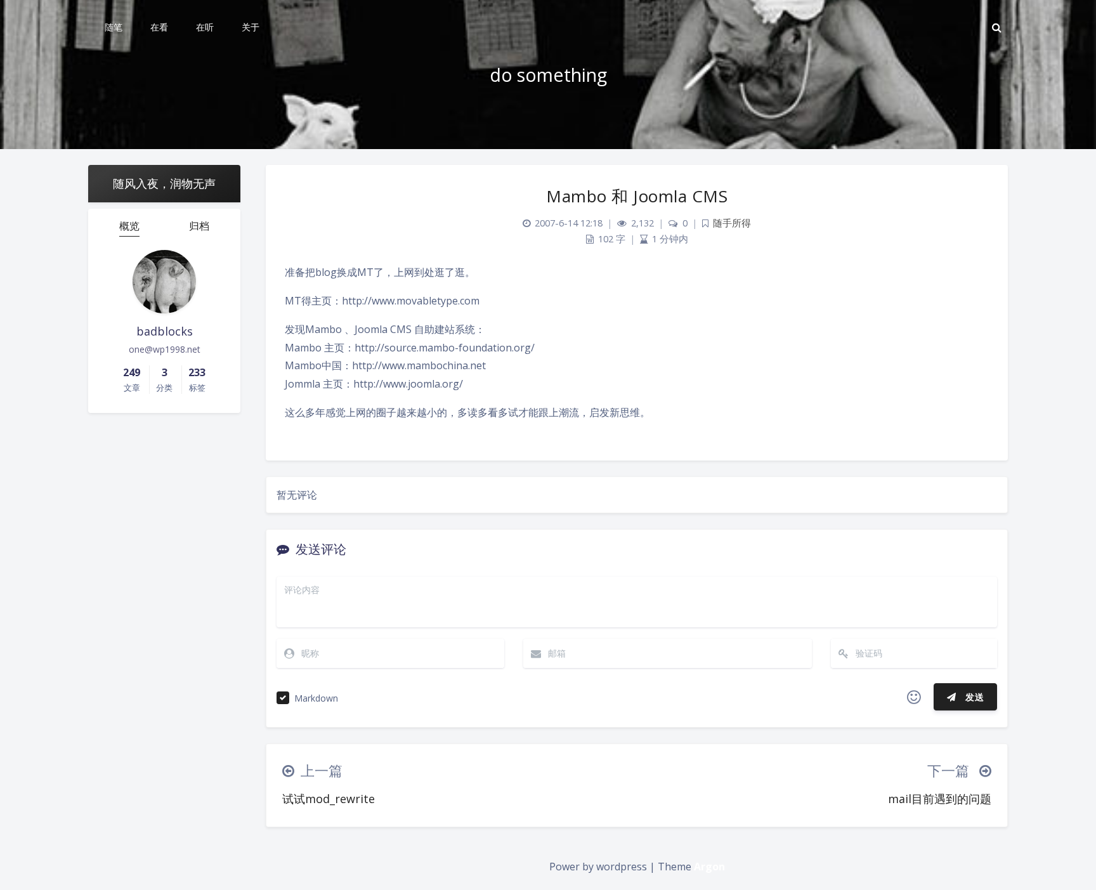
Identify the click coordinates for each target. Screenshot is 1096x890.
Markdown (316, 698)
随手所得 (732, 223)
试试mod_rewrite (328, 798)
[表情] (914, 697)
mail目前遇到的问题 (939, 798)
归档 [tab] (199, 226)
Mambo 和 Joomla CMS (636, 196)
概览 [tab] (129, 226)
